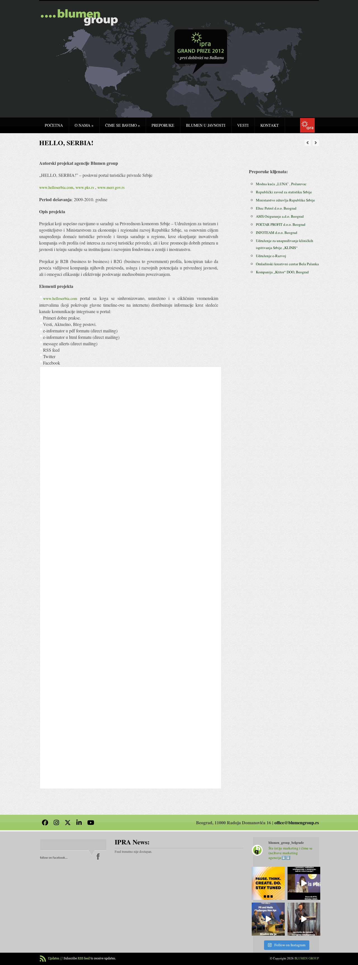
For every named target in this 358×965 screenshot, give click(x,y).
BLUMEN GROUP (307, 958)
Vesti (243, 125)
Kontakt (269, 125)
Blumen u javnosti (205, 125)
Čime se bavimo (122, 125)
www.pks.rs (85, 187)
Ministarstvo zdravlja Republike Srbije (285, 200)
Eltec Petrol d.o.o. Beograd (276, 208)
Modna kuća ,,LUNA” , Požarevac (281, 183)
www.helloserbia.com (56, 187)
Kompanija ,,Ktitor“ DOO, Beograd (282, 271)
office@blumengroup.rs (296, 822)
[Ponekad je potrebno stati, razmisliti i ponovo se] (268, 883)
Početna (54, 125)
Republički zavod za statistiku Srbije (284, 191)
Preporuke (163, 125)
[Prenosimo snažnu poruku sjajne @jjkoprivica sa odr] (268, 919)
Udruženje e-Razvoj (271, 255)
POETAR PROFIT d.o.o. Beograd (280, 224)
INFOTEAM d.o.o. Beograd (276, 232)
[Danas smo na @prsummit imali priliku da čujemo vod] (304, 919)
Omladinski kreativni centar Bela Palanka (287, 263)
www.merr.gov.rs (110, 187)
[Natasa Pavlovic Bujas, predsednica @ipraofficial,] (304, 883)
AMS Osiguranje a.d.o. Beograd (280, 216)
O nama (84, 125)
